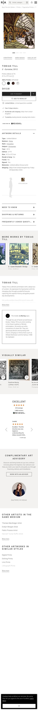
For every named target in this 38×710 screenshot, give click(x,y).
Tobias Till (10, 66)
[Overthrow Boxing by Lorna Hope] (19, 369)
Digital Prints (7, 555)
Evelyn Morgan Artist (10, 527)
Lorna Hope (13, 385)
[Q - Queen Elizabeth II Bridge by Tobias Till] (19, 254)
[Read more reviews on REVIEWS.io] (19, 413)
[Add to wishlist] (27, 261)
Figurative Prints (28, 7)
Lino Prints (6, 562)
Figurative (10, 144)
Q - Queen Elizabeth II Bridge (17, 266)
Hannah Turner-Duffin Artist (12, 534)
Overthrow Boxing (13, 382)
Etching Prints (7, 559)
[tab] (19, 133)
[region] (19, 429)
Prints (19, 7)
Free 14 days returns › (11, 108)
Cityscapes (12, 146)
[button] (35, 2)
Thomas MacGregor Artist (12, 523)
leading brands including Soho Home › (23, 117)
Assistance (8, 58)
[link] (27, 2)
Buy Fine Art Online (8, 7)
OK (19, 706)
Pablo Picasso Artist (9, 530)
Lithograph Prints (8, 566)
